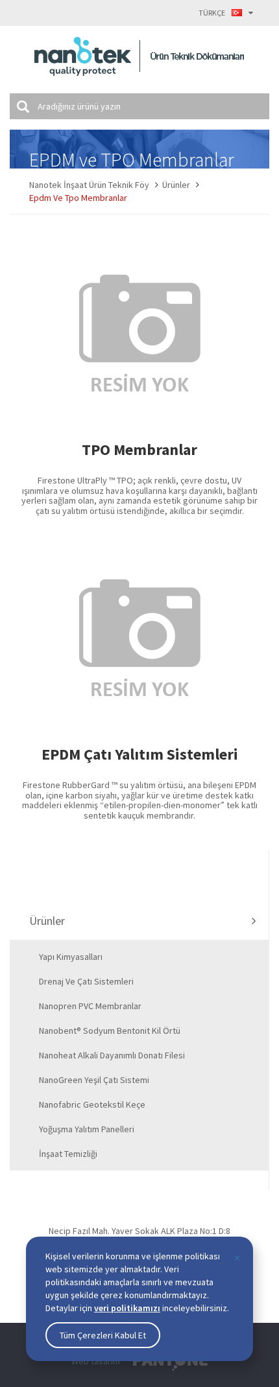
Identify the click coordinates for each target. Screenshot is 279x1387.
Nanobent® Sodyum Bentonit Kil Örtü (109, 1030)
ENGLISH (217, 40)
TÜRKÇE (212, 12)
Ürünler (176, 185)
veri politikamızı (127, 1308)
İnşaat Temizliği (68, 1154)
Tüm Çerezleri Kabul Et (103, 1335)
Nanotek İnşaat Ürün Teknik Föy (89, 185)
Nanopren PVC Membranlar (90, 1006)
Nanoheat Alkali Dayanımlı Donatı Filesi (112, 1055)
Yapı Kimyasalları (71, 956)
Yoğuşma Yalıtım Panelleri (86, 1129)
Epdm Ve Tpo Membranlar (78, 198)
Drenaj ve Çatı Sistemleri (86, 981)
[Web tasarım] (170, 1363)
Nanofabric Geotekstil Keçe (92, 1104)
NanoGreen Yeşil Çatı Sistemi (94, 1080)
